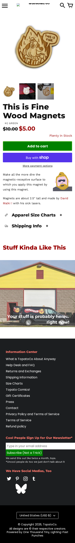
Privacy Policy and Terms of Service (32, 414)
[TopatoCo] (37, 4)
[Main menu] (5, 6)
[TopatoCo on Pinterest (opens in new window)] (17, 481)
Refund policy (16, 426)
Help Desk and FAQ (20, 365)
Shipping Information (21, 377)
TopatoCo (50, 524)
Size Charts (14, 383)
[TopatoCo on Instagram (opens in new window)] (25, 481)
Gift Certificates (18, 396)
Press (10, 402)
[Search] (62, 6)
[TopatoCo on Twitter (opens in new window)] (9, 481)
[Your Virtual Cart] (70, 6)
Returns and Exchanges (23, 371)
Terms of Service (18, 420)
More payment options (37, 165)
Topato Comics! (18, 389)
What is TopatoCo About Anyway (31, 359)
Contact (12, 408)
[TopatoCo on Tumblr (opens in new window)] (34, 481)
